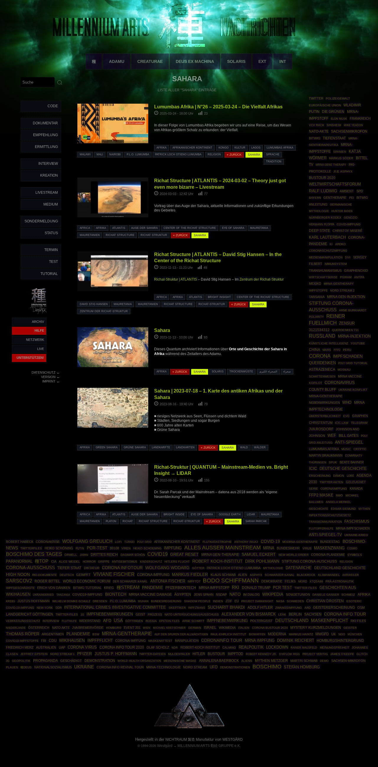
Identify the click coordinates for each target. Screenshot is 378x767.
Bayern (315, 197)
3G (7, 660)
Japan (84, 554)
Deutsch (67, 575)
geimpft (83, 575)
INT (282, 61)
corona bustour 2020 (270, 627)
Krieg (109, 588)
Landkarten (185, 447)
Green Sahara (107, 447)
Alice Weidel (69, 561)
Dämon (338, 475)
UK (333, 634)
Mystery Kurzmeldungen (315, 627)
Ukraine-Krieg (356, 535)
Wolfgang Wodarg (167, 567)
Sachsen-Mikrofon (348, 660)
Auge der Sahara (144, 228)
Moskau (344, 369)
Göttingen (134, 621)
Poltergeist (261, 621)
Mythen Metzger (271, 661)
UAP (62, 647)
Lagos (255, 147)
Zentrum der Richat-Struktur (261, 279)
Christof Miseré (347, 230)
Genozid (350, 217)
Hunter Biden (342, 211)
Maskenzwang (329, 548)
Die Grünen (333, 112)
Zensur (347, 323)
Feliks (290, 581)
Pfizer (84, 654)
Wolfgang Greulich (87, 541)
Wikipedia (272, 594)
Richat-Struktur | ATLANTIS (175, 279)
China (314, 350)
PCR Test (282, 587)
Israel (210, 628)
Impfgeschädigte (20, 588)
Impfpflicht (100, 640)
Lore (350, 475)
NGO (341, 634)
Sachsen (313, 614)
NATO (235, 594)
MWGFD (322, 634)
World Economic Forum (86, 581)
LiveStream (46, 192)
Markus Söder (341, 158)
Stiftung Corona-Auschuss (309, 561)
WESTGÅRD (232, 739)
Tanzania (63, 594)
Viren (126, 548)
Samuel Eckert (259, 554)
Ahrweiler (350, 575)
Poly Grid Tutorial (353, 363)
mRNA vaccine (350, 376)
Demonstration (99, 661)
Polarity (316, 316)
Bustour (216, 654)
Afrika (162, 147)
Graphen (360, 416)
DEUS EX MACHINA (195, 61)
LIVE (40, 349)
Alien (242, 575)
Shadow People (197, 601)
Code (53, 106)
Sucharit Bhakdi (226, 607)
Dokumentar (45, 123)
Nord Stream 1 (62, 654)
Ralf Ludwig (323, 190)
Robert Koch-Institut (217, 561)
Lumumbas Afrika (280, 147)
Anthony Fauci (246, 541)
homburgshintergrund (340, 641)
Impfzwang (196, 607)
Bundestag (330, 541)
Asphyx (256, 575)
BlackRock (306, 575)
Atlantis (118, 228)
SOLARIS (236, 61)
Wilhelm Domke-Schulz (71, 601)
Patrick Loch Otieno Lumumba (178, 154)
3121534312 (319, 330)
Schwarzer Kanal (279, 575)
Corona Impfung (153, 575)
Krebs (10, 601)
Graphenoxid (356, 270)
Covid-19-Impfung (20, 607)
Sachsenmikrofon (349, 131)
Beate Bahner (352, 462)
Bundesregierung (166, 601)
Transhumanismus (325, 270)
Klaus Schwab (223, 575)
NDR (175, 647)
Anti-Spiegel (349, 442)
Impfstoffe (318, 290)
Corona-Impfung (130, 640)
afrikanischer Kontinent (192, 147)
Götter (198, 568)
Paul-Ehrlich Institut (228, 634)
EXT (262, 61)
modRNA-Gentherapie (300, 541)
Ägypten (182, 594)
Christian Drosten (325, 601)
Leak (282, 614)
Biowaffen (257, 634)
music (346, 449)
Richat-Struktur (211, 304)
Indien (218, 601)
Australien (46, 647)
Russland (322, 335)
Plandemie (78, 634)
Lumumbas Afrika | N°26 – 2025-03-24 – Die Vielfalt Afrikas (218, 106)
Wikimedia (227, 627)
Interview (48, 164)
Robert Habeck (19, 541)
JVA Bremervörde (87, 627)
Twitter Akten (331, 482)
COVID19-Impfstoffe (22, 640)
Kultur (239, 147)
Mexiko (315, 283)
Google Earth (230, 514)
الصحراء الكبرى (268, 371)
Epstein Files (169, 621)
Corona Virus (82, 647)
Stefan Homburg (302, 667)
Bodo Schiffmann (231, 580)
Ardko (340, 244)
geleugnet (356, 482)
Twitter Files (305, 588)
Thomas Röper (22, 633)
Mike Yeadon (353, 125)
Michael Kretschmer (169, 627)
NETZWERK (35, 339)
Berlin (295, 614)
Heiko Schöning (59, 548)
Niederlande (16, 627)
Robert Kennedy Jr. (261, 654)
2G (82, 614)
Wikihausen (72, 640)
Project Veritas (315, 654)
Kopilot (315, 383)
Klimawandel (329, 575)
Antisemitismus (124, 561)
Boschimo (266, 667)
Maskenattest (160, 640)
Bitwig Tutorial (87, 588)
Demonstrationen (235, 667)
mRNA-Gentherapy (339, 283)
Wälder (260, 447)
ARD (307, 607)
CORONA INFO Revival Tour (120, 667)
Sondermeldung (41, 221)
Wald (244, 447)
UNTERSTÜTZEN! (30, 357)
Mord (302, 581)
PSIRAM (345, 277)
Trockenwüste (241, 371)
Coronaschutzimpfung (328, 250)
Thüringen (317, 462)
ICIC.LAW (341, 422)
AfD (107, 620)
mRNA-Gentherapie (127, 633)
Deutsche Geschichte (343, 468)
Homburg (113, 627)
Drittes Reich (104, 555)
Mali (100, 154)
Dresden (100, 601)
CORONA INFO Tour (345, 614)
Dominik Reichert (295, 640)
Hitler (199, 654)
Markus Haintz (301, 634)
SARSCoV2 (19, 580)
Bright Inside (174, 514)
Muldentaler (179, 654)
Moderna (277, 634)
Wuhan (143, 601)
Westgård (164, 746)
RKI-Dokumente (44, 575)
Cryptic (359, 449)
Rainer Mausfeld (304, 647)
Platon (111, 521)
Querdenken (322, 363)
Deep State (319, 231)
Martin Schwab (303, 660)
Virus (307, 548)
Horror (89, 561)
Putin (80, 548)
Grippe (104, 561)
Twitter (316, 98)
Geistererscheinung (334, 607)
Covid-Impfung (349, 224)
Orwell (70, 554)
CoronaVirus (340, 382)
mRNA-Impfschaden (353, 528)
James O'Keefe (342, 654)
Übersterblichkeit (325, 416)
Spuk (333, 462)
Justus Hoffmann (33, 601)
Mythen (364, 508)
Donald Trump (256, 588)
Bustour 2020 (322, 178)
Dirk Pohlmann (262, 561)
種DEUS (26, 667)
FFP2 (337, 349)
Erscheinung (320, 475)
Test (53, 262)
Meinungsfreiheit (334, 647)
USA (118, 620)
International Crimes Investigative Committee (115, 607)
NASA (280, 601)
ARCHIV (38, 321)
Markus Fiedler (190, 574)
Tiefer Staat (69, 568)
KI (331, 244)
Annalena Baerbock (219, 661)
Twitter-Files (67, 614)
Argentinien (53, 634)
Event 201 (132, 627)
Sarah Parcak (256, 521)
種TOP (41, 561)
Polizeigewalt (338, 98)
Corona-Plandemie (328, 554)
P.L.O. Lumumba (138, 154)
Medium (50, 204)
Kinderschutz (151, 561)
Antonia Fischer (167, 581)
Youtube (358, 343)
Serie (313, 488)
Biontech (115, 594)
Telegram (359, 422)
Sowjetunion (298, 594)
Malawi (85, 154)
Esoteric (354, 601)
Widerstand (89, 621)
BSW (95, 634)
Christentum (321, 422)
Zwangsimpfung (288, 607)
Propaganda (45, 661)
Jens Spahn (204, 594)
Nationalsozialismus (53, 667)
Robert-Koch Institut (200, 647)
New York (45, 607)
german (194, 627)
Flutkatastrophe (217, 541)
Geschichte (318, 508)
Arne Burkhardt (352, 310)
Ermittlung (46, 147)
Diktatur (92, 568)
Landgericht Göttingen (29, 614)
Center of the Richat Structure (190, 228)
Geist (140, 614)
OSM (361, 607)
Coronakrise (48, 541)
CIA (53, 561)
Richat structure (120, 235)
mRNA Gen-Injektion (346, 297)
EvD (346, 416)
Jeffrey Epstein (34, 654)
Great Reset (184, 554)
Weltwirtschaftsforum (335, 184)
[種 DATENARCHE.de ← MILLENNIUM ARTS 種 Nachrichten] (39, 314)
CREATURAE (150, 61)
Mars (326, 349)
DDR (59, 607)
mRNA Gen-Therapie (220, 555)
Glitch (361, 654)
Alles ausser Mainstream (222, 548)
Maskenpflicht (329, 620)
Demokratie (271, 581)
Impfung (173, 548)
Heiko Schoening (147, 548)
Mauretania (259, 228)
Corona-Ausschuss (30, 567)
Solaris (218, 371)
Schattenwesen (322, 376)
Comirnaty (353, 455)
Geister (350, 627)
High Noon (18, 574)
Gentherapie (334, 197)
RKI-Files (358, 621)
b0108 (114, 548)
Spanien (339, 151)
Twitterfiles (31, 548)
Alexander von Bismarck (248, 614)
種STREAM (128, 587)
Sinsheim (334, 125)
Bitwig (314, 138)
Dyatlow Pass (289, 654)
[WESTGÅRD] (189, 727)
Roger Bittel (47, 581)
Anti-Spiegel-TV (325, 534)
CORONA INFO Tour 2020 (122, 647)
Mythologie (273, 568)
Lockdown (277, 647)
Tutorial (49, 274)
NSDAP (221, 594)
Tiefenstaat (334, 138)
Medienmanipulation (326, 257)
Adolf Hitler (260, 607)
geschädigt (71, 660)
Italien (243, 627)
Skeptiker (177, 607)
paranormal (19, 561)
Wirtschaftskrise (323, 277)
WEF (332, 436)
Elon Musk (339, 118)
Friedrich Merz (20, 647)
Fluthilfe (69, 621)
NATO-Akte (319, 131)
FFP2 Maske (321, 495)
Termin (51, 250)
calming (229, 647)
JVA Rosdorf (321, 429)
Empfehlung (45, 135)
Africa (85, 228)
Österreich (38, 627)
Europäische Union (325, 105)
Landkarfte (161, 447)
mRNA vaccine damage (150, 594)
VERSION (48, 377)
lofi (118, 541)
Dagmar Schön (132, 554)
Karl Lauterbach (327, 237)
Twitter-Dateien (152, 654)
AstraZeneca (322, 369)
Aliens (246, 660)
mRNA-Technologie (163, 667)
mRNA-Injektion (354, 336)
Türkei (129, 541)
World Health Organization (139, 660)
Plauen (12, 667)
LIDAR (251, 514)
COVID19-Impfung (87, 594)
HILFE (39, 330)
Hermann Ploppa (321, 224)
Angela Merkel (338, 502)
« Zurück (234, 154)
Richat (128, 521)
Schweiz (348, 594)
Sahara (162, 330)
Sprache (272, 154)
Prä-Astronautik (339, 581)
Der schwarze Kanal (130, 581)
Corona (319, 356)
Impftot (194, 581)
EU (236, 601)
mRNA (268, 548)
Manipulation (187, 640)
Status (51, 233)
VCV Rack (316, 125)
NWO (339, 495)
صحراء (287, 371)
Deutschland (292, 620)
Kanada (356, 488)
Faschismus (356, 522)
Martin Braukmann (326, 455)
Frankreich (360, 118)
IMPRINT (49, 381)
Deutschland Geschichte (340, 568)
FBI (43, 640)
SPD (359, 191)
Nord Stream (195, 667)
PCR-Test (97, 548)
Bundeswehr (288, 548)
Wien (146, 627)
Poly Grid (144, 541)
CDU (53, 640)
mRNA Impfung (260, 640)
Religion (214, 154)
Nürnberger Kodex (325, 217)
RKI (235, 587)
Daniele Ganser (325, 594)
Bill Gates (349, 435)
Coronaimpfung (333, 488)
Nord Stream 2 (342, 290)
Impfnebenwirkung (227, 620)
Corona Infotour (122, 567)
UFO (214, 667)
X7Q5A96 (316, 581)
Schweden (295, 601)
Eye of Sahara (233, 228)
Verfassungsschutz (23, 621)
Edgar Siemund (343, 508)
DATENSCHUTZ (44, 372)
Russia (151, 621)
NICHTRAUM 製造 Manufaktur (189, 739)
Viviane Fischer (114, 574)
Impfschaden (348, 356)
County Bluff (322, 389)
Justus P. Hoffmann (115, 654)
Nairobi (115, 154)
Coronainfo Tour (221, 640)
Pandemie (152, 587)
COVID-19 (270, 541)
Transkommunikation (325, 521)
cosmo (352, 548)
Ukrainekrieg (43, 594)
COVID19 (157, 554)
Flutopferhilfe (321, 528)
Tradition (273, 161)
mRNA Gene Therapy (331, 164)
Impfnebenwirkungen (110, 614)
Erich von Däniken (53, 588)
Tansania (317, 297)
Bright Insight (219, 297)
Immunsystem (336, 264)
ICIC (313, 468)
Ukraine (84, 667)
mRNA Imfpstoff (214, 588)
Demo (324, 660)
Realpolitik (251, 647)
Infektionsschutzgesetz (330, 515)
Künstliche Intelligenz (328, 343)
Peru (347, 349)
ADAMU (116, 61)
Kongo (224, 147)
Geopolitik (21, 660)
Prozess (155, 614)
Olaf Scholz (157, 647)
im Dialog (251, 594)
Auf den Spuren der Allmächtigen (181, 634)
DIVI (348, 257)
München (355, 634)
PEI (351, 197)
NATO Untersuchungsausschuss (191, 614)
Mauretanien (90, 235)
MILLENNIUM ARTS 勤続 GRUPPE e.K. (209, 746)
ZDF (229, 601)
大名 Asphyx (343, 171)
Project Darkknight (257, 601)
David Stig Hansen (94, 304)
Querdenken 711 (345, 330)
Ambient (347, 191)
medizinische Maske (180, 660)
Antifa (359, 277)
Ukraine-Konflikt (352, 389)
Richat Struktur (154, 235)
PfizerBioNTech (180, 588)
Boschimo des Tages (34, 554)
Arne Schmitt (193, 621)
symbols (354, 554)
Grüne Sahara (135, 447)
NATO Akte (61, 627)
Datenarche (299, 568)
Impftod (235, 654)
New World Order (293, 554)
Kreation (49, 175)
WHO (346, 402)
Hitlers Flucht (177, 561)
